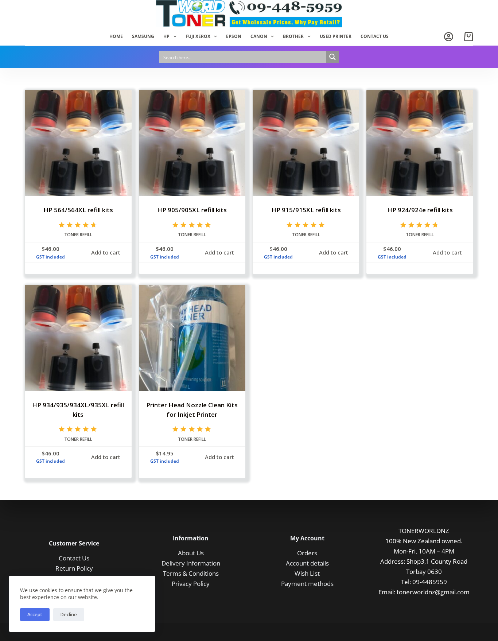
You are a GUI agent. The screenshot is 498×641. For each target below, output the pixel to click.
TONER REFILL (78, 235)
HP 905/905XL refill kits (192, 210)
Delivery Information (191, 563)
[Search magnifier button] (332, 57)
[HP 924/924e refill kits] (419, 143)
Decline (69, 614)
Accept (34, 614)
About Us (191, 553)
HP (166, 36)
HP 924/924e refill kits (420, 210)
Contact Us (74, 558)
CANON (258, 36)
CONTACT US (375, 36)
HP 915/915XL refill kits (306, 210)
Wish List (307, 573)
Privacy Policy (191, 583)
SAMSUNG (143, 36)
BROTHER (293, 36)
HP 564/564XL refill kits (78, 210)
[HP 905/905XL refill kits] (192, 143)
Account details (307, 563)
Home (116, 36)
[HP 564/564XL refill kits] (78, 143)
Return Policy (74, 568)
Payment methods (307, 583)
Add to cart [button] (105, 252)
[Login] (448, 36)
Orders (307, 553)
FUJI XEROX (198, 36)
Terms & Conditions (191, 573)
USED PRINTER (335, 36)
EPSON (233, 36)
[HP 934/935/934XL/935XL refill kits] (78, 338)
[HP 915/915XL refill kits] (306, 143)
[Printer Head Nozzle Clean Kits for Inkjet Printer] (192, 338)
